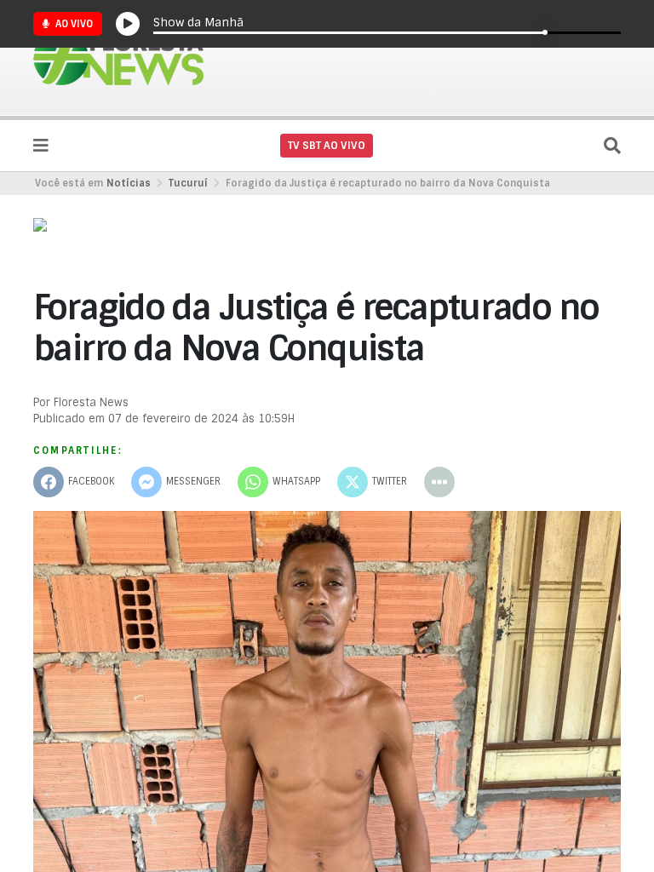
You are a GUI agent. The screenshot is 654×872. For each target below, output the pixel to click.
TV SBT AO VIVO (326, 145)
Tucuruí (188, 183)
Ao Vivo (73, 24)
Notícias (128, 183)
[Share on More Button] (439, 482)
